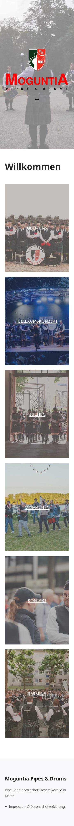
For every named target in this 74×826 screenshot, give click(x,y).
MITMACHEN (37, 507)
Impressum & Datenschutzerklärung (37, 806)
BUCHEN (37, 414)
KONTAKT (37, 600)
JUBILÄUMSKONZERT (37, 321)
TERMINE (37, 693)
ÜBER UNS (37, 228)
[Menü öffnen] (37, 100)
